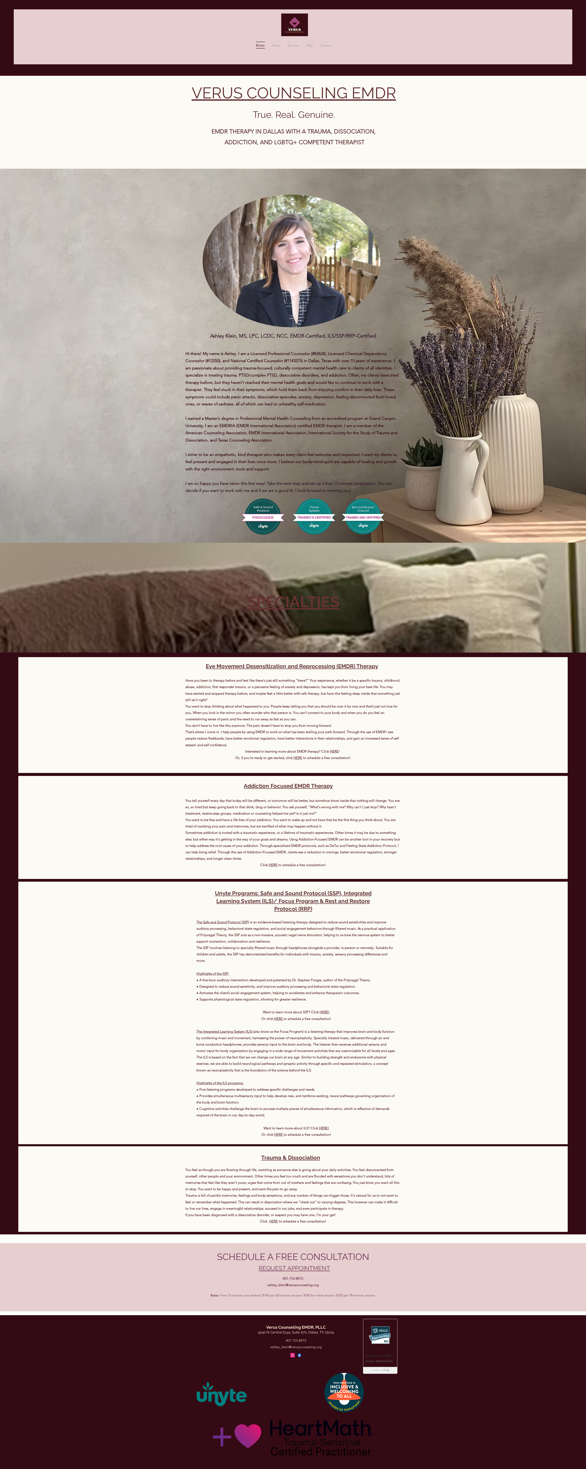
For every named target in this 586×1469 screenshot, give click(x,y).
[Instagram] (292, 1355)
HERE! (325, 1012)
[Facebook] (299, 1355)
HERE (334, 751)
